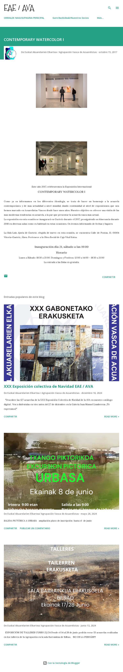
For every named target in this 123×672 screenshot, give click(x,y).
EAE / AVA (19, 7)
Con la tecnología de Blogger (63, 662)
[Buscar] (109, 6)
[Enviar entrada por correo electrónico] (6, 276)
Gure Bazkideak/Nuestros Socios (71, 17)
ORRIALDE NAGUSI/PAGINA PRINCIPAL (24, 17)
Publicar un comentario (35, 528)
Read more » (111, 416)
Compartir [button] (108, 276)
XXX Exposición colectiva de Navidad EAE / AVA (48, 386)
